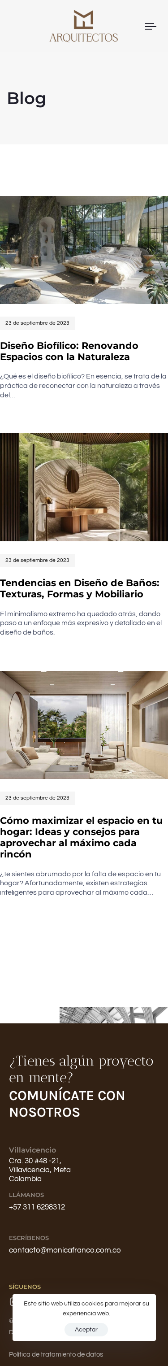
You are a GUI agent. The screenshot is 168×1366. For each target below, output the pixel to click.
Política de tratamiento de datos (56, 1354)
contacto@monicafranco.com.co (65, 1250)
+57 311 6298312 (37, 1207)
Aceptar (86, 1330)
